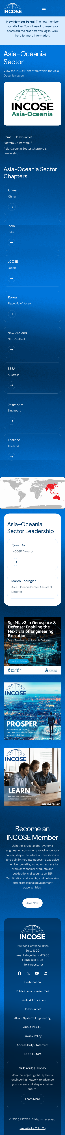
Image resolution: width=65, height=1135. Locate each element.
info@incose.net (32, 964)
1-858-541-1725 (32, 960)
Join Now (32, 903)
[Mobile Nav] (43, 8)
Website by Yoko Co (33, 1128)
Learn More (32, 1099)
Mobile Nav (43, 8)
